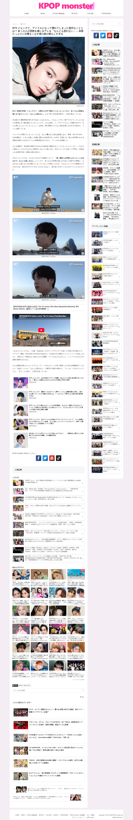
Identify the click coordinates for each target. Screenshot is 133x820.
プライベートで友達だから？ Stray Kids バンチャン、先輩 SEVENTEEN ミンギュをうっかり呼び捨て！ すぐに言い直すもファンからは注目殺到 (39, 640)
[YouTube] (52, 458)
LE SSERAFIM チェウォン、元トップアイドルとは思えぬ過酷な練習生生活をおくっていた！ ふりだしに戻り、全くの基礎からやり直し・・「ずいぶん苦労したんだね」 (57, 677)
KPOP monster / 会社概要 (77, 815)
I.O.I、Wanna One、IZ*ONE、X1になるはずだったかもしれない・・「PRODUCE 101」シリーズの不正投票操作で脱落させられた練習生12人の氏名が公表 (39, 604)
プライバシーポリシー (78, 817)
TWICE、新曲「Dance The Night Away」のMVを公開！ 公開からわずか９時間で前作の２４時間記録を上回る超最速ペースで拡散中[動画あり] (76, 585)
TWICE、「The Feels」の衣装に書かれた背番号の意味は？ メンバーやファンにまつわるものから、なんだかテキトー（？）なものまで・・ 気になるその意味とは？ (21, 585)
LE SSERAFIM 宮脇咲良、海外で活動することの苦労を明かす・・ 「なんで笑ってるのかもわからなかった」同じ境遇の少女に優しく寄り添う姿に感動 (39, 658)
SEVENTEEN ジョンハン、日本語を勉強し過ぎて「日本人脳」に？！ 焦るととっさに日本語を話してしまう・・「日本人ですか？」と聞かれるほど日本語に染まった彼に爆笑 (57, 622)
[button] (83, 690)
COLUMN (49, 815)
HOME (17, 815)
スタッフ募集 (90, 815)
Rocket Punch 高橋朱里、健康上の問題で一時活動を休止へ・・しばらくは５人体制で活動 (57, 602)
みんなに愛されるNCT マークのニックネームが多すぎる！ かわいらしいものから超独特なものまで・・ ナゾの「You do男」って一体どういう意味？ (76, 658)
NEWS (16, 685)
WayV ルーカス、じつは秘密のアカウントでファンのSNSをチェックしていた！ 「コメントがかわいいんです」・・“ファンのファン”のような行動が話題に (39, 677)
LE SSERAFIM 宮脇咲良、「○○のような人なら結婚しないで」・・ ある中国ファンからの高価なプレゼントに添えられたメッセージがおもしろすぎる (21, 677)
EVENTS (55, 815)
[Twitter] (45, 458)
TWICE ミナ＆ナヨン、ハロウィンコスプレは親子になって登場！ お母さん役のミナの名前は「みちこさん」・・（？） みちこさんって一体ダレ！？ (39, 585)
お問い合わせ (90, 817)
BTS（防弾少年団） (26, 685)
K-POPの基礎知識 (32, 815)
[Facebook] (38, 458)
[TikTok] (59, 458)
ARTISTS (41, 815)
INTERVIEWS (64, 815)
